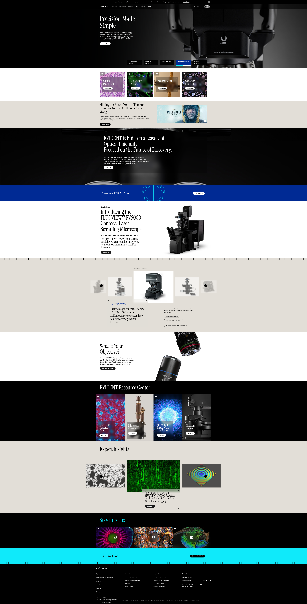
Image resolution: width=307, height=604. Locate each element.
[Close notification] (209, 2)
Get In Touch (199, 193)
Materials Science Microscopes (175, 325)
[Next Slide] (205, 285)
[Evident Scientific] (103, 6)
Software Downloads (159, 583)
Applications (122, 6)
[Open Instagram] (115, 537)
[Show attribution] (102, 74)
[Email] (210, 577)
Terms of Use (125, 600)
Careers (98, 592)
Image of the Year (158, 574)
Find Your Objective (108, 368)
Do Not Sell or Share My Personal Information (188, 600)
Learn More (105, 42)
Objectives (127, 583)
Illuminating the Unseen (134, 62)
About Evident (101, 574)
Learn (136, 6)
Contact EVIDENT (197, 556)
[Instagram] (204, 581)
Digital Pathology (167, 61)
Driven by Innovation (149, 62)
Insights (130, 6)
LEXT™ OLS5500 (118, 303)
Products (114, 6)
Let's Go (103, 435)
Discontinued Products (159, 586)
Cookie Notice (144, 600)
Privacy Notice (134, 600)
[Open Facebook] (153, 537)
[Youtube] (210, 581)
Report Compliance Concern (157, 600)
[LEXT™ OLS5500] (153, 287)
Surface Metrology (197, 62)
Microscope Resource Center (161, 577)
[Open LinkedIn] (192, 537)
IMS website (190, 586)
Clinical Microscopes (172, 316)
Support (143, 6)
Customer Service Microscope (161, 580)
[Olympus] (207, 7)
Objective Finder (129, 586)
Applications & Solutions (104, 578)
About (149, 6)
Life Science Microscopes (173, 321)
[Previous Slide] (101, 285)
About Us (108, 167)
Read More (186, 2)
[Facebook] (206, 581)
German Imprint (170, 600)
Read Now (150, 506)
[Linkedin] (208, 581)
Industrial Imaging (183, 61)
